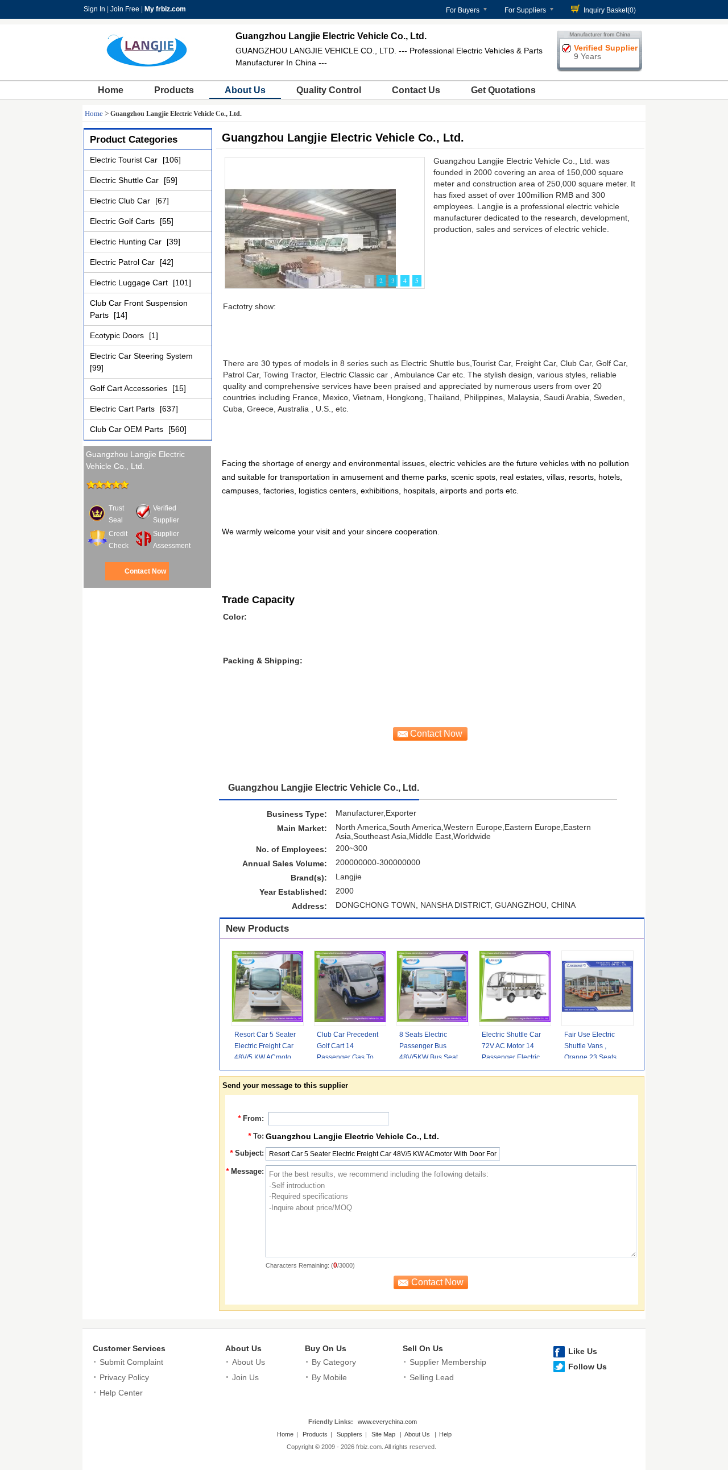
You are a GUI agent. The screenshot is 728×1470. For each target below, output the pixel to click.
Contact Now (145, 571)
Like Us (582, 1351)
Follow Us (587, 1366)
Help (445, 1434)
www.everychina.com (387, 1421)
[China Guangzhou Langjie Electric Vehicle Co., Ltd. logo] (147, 67)
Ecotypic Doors (118, 335)
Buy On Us (325, 1348)
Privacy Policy (124, 1377)
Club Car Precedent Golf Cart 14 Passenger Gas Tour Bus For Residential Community (348, 1057)
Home (110, 90)
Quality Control (328, 90)
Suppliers (349, 1434)
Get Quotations (503, 90)
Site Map (383, 1434)
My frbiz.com (165, 9)
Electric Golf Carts (123, 221)
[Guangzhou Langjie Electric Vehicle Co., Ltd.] (310, 242)
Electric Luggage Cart (130, 282)
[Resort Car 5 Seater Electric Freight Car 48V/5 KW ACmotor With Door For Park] (267, 988)
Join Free (124, 9)
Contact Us (416, 90)
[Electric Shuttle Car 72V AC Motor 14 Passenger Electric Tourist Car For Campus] (515, 988)
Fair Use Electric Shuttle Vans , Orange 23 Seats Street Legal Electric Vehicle (595, 1057)
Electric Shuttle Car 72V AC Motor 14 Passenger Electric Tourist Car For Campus (511, 1057)
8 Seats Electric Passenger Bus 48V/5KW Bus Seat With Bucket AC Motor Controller (428, 1057)
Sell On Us (423, 1348)
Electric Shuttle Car (125, 180)
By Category (334, 1362)
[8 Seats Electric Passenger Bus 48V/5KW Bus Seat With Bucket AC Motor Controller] (432, 988)
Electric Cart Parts (123, 408)
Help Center (121, 1392)
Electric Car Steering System (141, 355)
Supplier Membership (448, 1362)
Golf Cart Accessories (129, 388)
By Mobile (329, 1377)
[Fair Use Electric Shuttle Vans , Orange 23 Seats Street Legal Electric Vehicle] (597, 988)
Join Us (245, 1377)
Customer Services (129, 1348)
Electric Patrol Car (123, 262)
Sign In (94, 9)
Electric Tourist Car (125, 159)
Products (174, 90)
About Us (245, 90)
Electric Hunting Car (127, 241)
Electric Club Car (121, 200)
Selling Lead (432, 1377)
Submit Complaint (131, 1362)
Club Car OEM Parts (128, 429)
